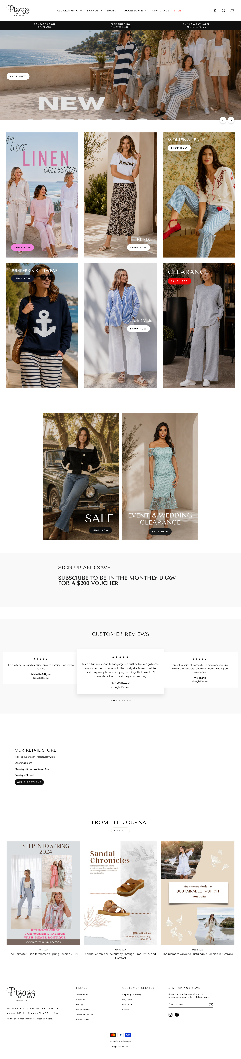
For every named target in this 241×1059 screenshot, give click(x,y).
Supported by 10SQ (120, 1046)
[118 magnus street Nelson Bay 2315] (120, 767)
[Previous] (223, 120)
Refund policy (83, 1019)
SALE (178, 10)
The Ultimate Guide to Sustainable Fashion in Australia (197, 954)
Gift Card (127, 1004)
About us (80, 999)
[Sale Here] (199, 325)
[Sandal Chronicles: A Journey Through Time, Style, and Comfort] (120, 893)
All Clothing (68, 10)
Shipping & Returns (131, 994)
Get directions (29, 782)
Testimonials (82, 994)
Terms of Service (84, 1014)
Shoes (112, 10)
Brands (93, 10)
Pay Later (127, 999)
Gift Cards (160, 10)
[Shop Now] (120, 195)
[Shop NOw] (42, 325)
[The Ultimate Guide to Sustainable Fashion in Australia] (197, 893)
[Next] (231, 120)
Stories (79, 1004)
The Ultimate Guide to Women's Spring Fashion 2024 (43, 954)
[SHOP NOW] (42, 195)
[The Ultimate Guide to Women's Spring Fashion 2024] (43, 893)
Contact (126, 1009)
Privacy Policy (83, 1009)
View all (120, 830)
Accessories (134, 10)
